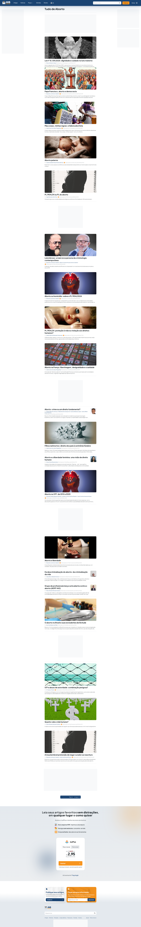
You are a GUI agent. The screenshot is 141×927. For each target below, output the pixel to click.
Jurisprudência (62, 917)
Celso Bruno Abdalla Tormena (52, 576)
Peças (30, 3)
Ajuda (87, 917)
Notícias (23, 3)
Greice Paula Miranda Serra (52, 462)
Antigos (76, 797)
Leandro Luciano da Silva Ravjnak (69, 496)
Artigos (16, 3)
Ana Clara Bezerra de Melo (52, 625)
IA (53, 3)
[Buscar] (119, 3)
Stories (46, 3)
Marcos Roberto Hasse (51, 63)
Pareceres (69, 917)
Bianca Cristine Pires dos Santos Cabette (69, 262)
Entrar (133, 3)
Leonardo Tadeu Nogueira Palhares (54, 496)
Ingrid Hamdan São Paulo (51, 197)
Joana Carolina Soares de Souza (84, 496)
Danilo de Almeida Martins (65, 757)
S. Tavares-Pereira (50, 689)
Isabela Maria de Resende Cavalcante (54, 335)
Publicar (126, 3)
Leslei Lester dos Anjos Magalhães (53, 128)
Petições (56, 917)
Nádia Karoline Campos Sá (64, 411)
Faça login (75, 875)
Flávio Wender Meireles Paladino (53, 590)
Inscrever (91, 899)
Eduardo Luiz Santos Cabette (52, 93)
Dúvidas (38, 3)
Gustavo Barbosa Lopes (75, 411)
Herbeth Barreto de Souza (52, 411)
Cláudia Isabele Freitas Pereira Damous (54, 162)
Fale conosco (93, 917)
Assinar (63, 863)
